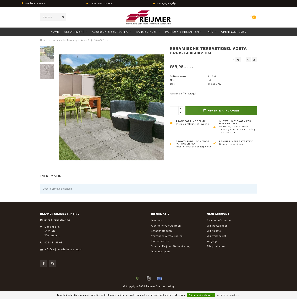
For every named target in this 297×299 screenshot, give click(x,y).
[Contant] (137, 278)
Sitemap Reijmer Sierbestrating (170, 246)
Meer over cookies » (228, 295)
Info (210, 31)
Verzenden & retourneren (167, 236)
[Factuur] (148, 278)
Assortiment (74, 31)
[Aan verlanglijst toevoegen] (248, 59)
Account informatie (219, 220)
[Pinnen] (159, 278)
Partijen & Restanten (182, 31)
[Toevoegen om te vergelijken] (254, 59)
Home (55, 31)
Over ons (156, 220)
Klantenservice (160, 241)
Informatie (50, 176)
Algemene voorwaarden (166, 225)
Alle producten (216, 246)
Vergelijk (212, 241)
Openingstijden (233, 31)
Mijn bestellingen (217, 225)
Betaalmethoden (161, 230)
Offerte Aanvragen (223, 110)
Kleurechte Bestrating (110, 31)
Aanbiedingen (146, 31)
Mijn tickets (214, 230)
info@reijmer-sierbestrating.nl (63, 249)
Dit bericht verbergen (201, 295)
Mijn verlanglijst (216, 236)
